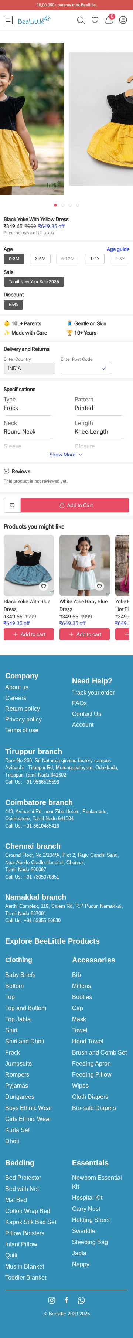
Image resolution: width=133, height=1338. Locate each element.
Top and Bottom (25, 1008)
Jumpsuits (18, 1063)
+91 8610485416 (41, 826)
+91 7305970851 (41, 877)
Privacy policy (23, 719)
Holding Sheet (91, 1220)
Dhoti (12, 1141)
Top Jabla (18, 1019)
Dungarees (19, 1097)
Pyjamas (16, 1086)
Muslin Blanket (24, 1266)
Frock (12, 1052)
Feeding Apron (91, 1063)
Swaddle (83, 1231)
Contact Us (86, 714)
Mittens (81, 986)
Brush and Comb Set (99, 1052)
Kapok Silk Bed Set (30, 1222)
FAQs (79, 703)
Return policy (22, 709)
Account (82, 724)
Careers (15, 698)
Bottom (14, 986)
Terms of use (21, 730)
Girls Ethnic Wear (28, 1119)
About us (16, 687)
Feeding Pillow (92, 1075)
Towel (80, 1030)
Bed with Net (22, 1189)
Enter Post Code (76, 359)
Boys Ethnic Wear (28, 1108)
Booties (82, 997)
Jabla (79, 1253)
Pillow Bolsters (24, 1233)
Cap (77, 1008)
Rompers (17, 1075)
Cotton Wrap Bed (27, 1211)
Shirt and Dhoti (24, 1041)
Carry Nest (86, 1209)
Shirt (11, 1030)
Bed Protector (23, 1178)
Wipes (80, 1086)
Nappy (80, 1264)
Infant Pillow (21, 1244)
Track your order (93, 692)
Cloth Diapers (90, 1097)
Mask (79, 1019)
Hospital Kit (87, 1198)
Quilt (11, 1255)
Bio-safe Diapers (94, 1108)
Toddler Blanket (25, 1277)
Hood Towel (87, 1041)
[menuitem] (8, 20)
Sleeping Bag (90, 1242)
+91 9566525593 (41, 782)
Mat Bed (16, 1200)
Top (10, 997)
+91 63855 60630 (42, 920)
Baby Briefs (20, 975)
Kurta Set (17, 1130)
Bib (76, 975)
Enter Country (17, 359)
